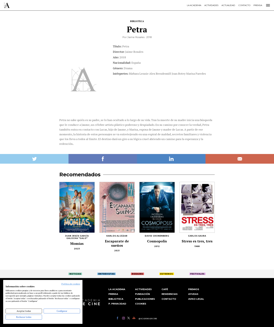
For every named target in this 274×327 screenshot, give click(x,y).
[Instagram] (124, 318)
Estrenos (166, 274)
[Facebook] (119, 318)
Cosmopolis (157, 241)
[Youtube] (134, 318)
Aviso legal (196, 299)
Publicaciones (145, 299)
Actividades (211, 5)
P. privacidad (117, 303)
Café (165, 289)
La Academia (194, 5)
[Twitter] (129, 318)
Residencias (170, 294)
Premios (193, 289)
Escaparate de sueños (117, 243)
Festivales (197, 274)
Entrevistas (106, 274)
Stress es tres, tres (197, 241)
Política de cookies (70, 283)
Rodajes (137, 274)
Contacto (244, 5)
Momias (77, 243)
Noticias (75, 274)
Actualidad (228, 5)
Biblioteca (137, 21)
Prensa (258, 5)
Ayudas (193, 294)
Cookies (140, 303)
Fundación (142, 294)
